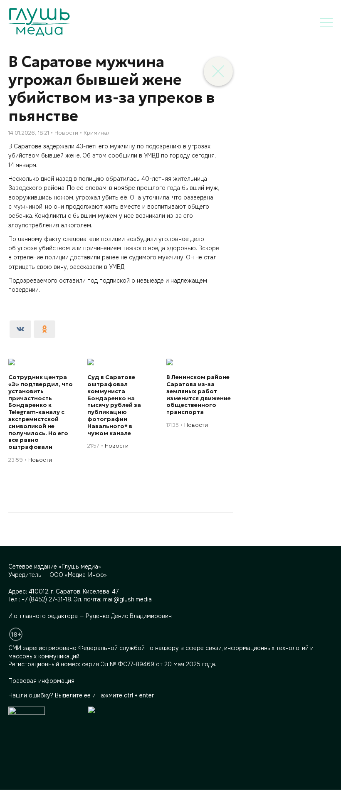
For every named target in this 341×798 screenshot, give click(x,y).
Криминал (97, 132)
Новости (66, 132)
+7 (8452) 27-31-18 (46, 599)
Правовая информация (41, 681)
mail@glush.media (127, 599)
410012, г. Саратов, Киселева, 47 (74, 591)
